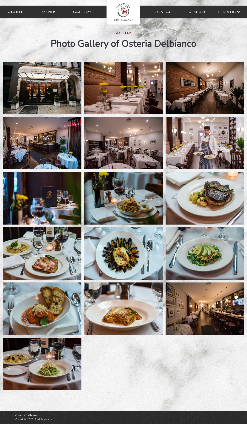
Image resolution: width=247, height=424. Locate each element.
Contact (164, 12)
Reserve (198, 12)
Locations (230, 12)
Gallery (82, 12)
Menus (49, 12)
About (15, 12)
